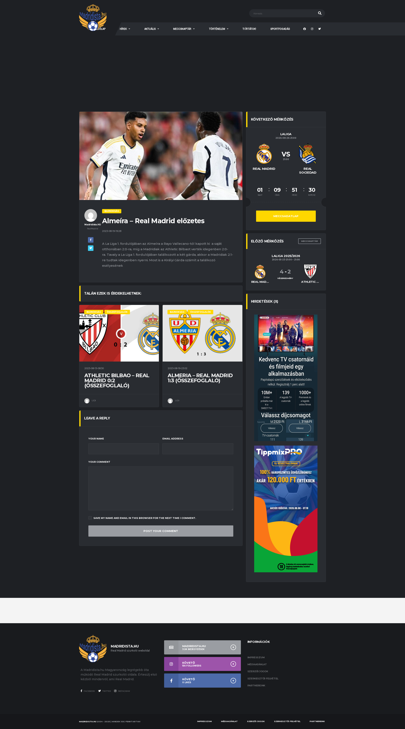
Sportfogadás (280, 28)
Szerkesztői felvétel (263, 678)
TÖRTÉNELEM (217, 28)
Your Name (96, 438)
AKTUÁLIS (150, 28)
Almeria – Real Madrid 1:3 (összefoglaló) (200, 378)
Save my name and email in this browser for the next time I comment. (144, 518)
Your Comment (99, 461)
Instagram (123, 691)
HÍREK (123, 28)
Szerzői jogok (257, 671)
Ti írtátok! (249, 28)
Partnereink (256, 685)
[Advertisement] (202, 67)
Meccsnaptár (309, 241)
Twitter (106, 691)
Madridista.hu (87, 721)
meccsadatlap (285, 216)
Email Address (172, 438)
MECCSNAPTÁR (182, 28)
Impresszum (256, 657)
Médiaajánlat (257, 664)
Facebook (89, 691)
